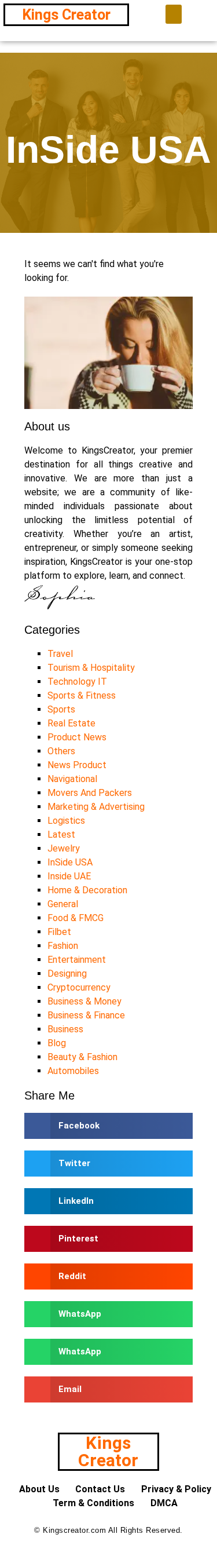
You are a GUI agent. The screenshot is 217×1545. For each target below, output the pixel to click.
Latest (61, 834)
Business (65, 1029)
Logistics (66, 820)
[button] (173, 14)
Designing (67, 973)
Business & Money (84, 1001)
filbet (59, 931)
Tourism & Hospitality (91, 667)
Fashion (62, 945)
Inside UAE (69, 876)
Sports (61, 709)
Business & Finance (86, 1015)
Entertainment (76, 959)
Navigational (72, 778)
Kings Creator (66, 14)
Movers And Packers (89, 792)
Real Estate (71, 723)
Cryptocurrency (79, 987)
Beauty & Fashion (82, 1056)
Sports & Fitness (81, 695)
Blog (56, 1043)
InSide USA (70, 862)
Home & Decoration (87, 890)
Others (61, 751)
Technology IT (77, 681)
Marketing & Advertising (96, 806)
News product (76, 764)
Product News (76, 737)
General (62, 904)
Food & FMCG (75, 917)
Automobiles (73, 1070)
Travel (60, 653)
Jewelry (63, 848)
